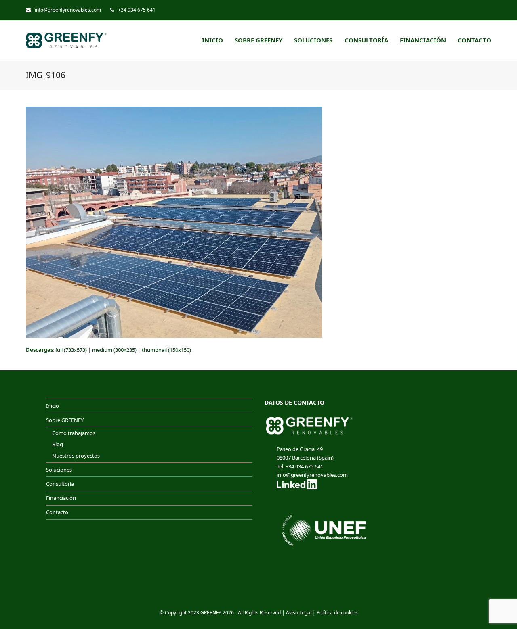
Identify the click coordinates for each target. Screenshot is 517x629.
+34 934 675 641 (137, 9)
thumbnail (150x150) (166, 349)
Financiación (61, 498)
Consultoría (60, 483)
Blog (57, 444)
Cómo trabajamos (73, 433)
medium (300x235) (114, 349)
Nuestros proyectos (76, 455)
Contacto (57, 512)
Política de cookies (337, 612)
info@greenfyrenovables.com (68, 9)
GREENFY (210, 612)
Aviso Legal (298, 612)
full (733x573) (71, 349)
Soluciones (59, 469)
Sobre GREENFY (65, 420)
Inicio (52, 406)
